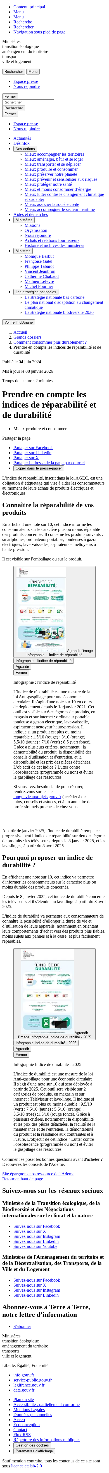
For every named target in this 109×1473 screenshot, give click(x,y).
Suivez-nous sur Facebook (36, 1226)
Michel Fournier (39, 286)
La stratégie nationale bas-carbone (54, 297)
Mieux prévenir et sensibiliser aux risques (61, 179)
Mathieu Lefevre (39, 281)
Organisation (36, 230)
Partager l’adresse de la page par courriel (49, 462)
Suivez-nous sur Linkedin (36, 1241)
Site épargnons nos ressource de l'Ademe (38, 1173)
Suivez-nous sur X (29, 1231)
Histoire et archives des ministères (54, 245)
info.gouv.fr (23, 1375)
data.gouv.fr (23, 1390)
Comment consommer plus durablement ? (50, 342)
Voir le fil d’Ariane (18, 322)
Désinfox (21, 143)
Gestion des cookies (32, 1445)
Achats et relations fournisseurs (52, 240)
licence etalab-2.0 (26, 1466)
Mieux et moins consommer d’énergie (58, 189)
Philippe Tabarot (39, 266)
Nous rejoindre (26, 86)
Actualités (22, 138)
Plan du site (23, 1399)
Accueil (20, 332)
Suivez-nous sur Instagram (36, 1236)
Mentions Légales (29, 1409)
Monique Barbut (39, 256)
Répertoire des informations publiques (46, 1439)
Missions (32, 225)
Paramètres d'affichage (34, 1451)
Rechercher (23, 27)
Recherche (22, 22)
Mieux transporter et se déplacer (53, 164)
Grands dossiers (27, 337)
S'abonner (22, 1326)
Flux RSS (22, 1434)
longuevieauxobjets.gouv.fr (37, 796)
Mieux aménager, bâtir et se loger (54, 159)
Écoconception (26, 1424)
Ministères (24, 220)
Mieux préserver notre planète (51, 174)
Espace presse (25, 81)
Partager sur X (26, 457)
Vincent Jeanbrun (40, 271)
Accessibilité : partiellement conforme (46, 1404)
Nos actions (25, 149)
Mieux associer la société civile (52, 204)
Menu (18, 11)
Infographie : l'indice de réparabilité (44, 661)
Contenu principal (29, 6)
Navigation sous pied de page (39, 32)
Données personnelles (32, 1414)
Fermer (10, 96)
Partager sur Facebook (33, 447)
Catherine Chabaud (42, 276)
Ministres (23, 251)
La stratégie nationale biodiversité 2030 (59, 312)
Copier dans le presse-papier (39, 468)
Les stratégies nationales (36, 292)
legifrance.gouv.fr (28, 1385)
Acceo (19, 1419)
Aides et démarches (30, 214)
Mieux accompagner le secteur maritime (60, 209)
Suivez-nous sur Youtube (35, 1246)
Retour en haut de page (22, 1178)
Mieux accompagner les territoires (54, 154)
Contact (20, 1429)
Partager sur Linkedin (32, 452)
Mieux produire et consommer (51, 169)
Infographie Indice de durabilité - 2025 (46, 1043)
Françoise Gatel (38, 261)
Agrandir (22, 667)
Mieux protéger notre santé (48, 184)
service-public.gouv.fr (32, 1380)
